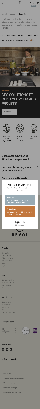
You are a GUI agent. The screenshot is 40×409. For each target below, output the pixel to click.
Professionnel (19, 211)
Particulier (18, 199)
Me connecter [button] (20, 225)
